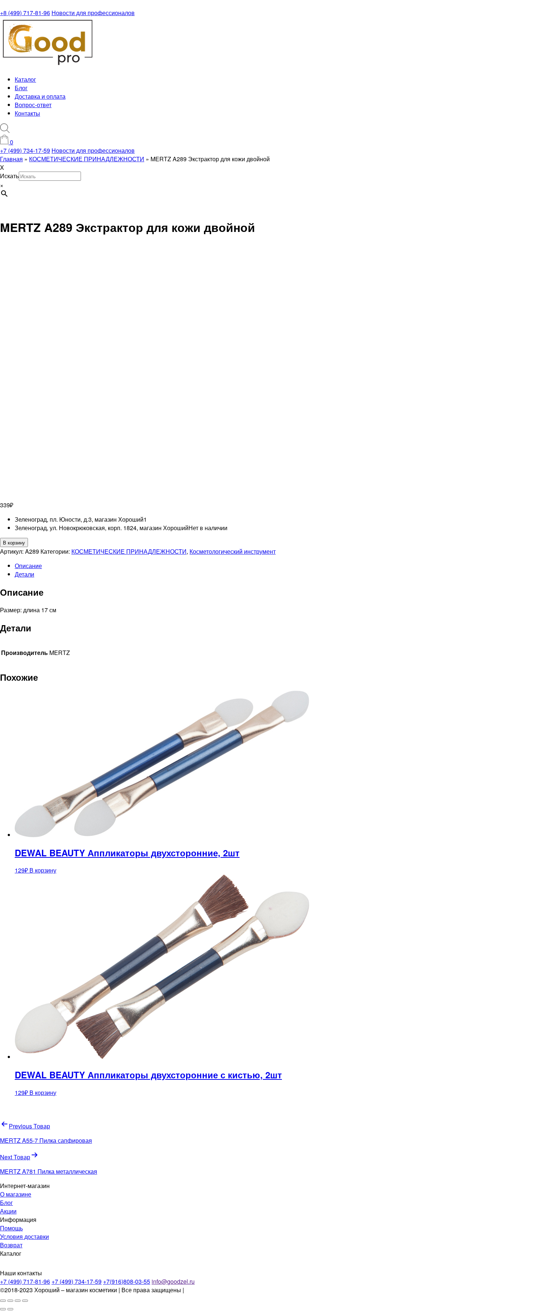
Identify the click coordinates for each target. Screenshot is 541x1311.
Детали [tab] (24, 574)
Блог (21, 88)
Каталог (25, 79)
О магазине (15, 1194)
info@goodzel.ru (173, 1281)
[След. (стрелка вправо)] (10, 1309)
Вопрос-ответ (33, 105)
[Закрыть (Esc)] (25, 1301)
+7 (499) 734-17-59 (25, 150)
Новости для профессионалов (93, 12)
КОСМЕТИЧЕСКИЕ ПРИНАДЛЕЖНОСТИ (129, 551)
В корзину (14, 542)
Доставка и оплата (40, 96)
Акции (8, 1211)
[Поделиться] (18, 1301)
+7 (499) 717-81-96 (25, 1281)
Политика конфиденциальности (228, 1290)
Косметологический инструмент (233, 551)
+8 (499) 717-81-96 (25, 12)
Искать (9, 176)
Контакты (27, 113)
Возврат (11, 1245)
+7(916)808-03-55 (126, 1281)
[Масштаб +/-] (3, 1301)
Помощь (11, 1228)
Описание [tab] (28, 565)
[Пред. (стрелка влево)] (3, 1309)
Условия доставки (24, 1236)
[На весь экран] (10, 1301)
